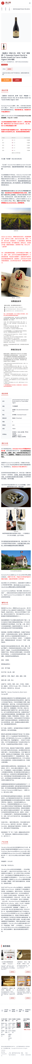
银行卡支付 (10, 1027)
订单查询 (6, 1031)
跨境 (5, 9)
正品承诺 (2, 1027)
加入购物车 (6, 80)
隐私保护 (13, 1027)
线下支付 (10, 1031)
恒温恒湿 (2, 1031)
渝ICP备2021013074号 (4, 1053)
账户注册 (6, 1024)
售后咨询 (13, 1031)
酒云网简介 (2, 1024)
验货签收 (10, 1039)
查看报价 (9, 69)
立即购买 (17, 80)
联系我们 (2, 1035)
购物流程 (6, 1027)
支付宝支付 (10, 1024)
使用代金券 (10, 1035)
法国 (9, 9)
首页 (1, 9)
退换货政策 (13, 1024)
